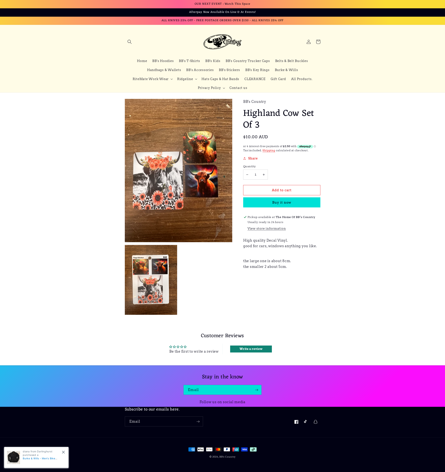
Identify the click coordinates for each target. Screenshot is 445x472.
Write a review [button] (251, 349)
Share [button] (253, 158)
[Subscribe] (256, 390)
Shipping (268, 150)
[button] (129, 42)
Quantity (249, 166)
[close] (63, 452)
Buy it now (281, 202)
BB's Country (227, 456)
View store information (267, 228)
